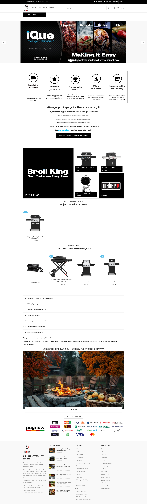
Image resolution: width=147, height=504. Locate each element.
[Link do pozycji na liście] (34, 487)
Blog (103, 452)
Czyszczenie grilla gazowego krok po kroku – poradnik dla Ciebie (63, 466)
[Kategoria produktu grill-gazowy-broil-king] (86, 160)
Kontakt (104, 454)
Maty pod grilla (81, 471)
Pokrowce (79, 477)
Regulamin (104, 457)
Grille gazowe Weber (81, 491)
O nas (103, 460)
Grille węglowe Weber (81, 494)
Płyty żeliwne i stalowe (82, 468)
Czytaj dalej (73, 409)
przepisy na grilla (105, 474)
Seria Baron (80, 454)
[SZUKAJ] (108, 8)
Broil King (77, 449)
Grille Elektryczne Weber (82, 497)
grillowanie (103, 483)
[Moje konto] (114, 8)
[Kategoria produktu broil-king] (48, 173)
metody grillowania (105, 488)
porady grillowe (104, 468)
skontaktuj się (63, 130)
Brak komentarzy (66, 452)
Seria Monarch (80, 457)
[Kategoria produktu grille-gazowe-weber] (111, 160)
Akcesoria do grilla (80, 466)
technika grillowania (106, 480)
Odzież (79, 474)
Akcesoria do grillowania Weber (83, 499)
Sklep (102, 449)
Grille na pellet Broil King (82, 480)
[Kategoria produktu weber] (111, 185)
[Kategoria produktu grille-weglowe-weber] (86, 185)
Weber (76, 488)
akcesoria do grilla (105, 477)
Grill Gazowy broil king (81, 451)
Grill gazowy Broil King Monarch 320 (86, 281)
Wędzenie (77, 482)
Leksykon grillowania (107, 466)
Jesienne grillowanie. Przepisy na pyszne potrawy (73, 348)
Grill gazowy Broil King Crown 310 (112, 281)
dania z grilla (104, 471)
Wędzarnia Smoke (80, 485)
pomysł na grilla (104, 485)
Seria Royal (80, 460)
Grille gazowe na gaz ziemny (83, 463)
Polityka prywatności (107, 463)
